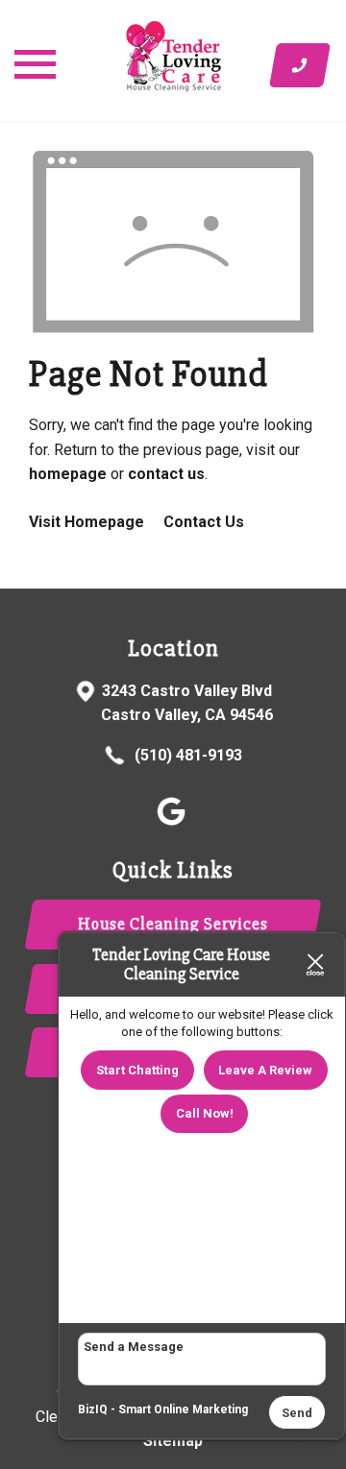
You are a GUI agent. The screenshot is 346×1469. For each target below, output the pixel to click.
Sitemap (173, 1441)
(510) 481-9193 (186, 755)
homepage (68, 474)
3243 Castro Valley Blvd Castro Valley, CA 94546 (187, 703)
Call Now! (205, 1113)
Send (297, 1413)
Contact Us (203, 522)
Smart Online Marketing (183, 1409)
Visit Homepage (86, 522)
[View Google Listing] (173, 820)
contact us (166, 474)
